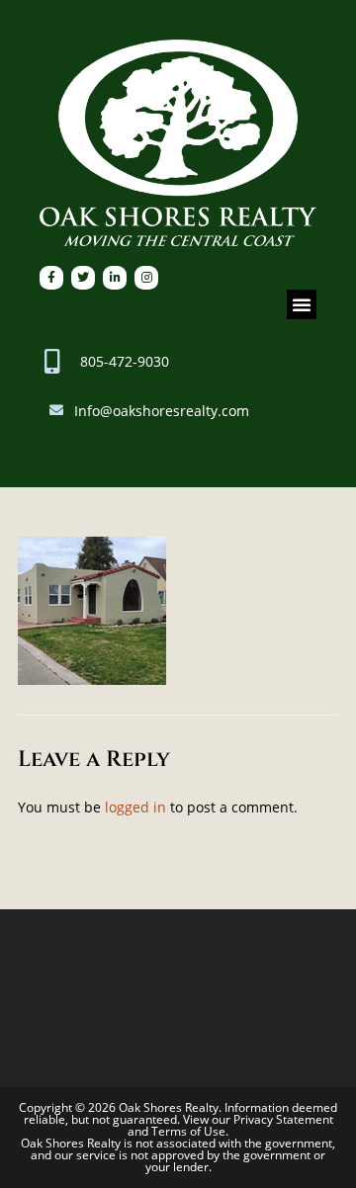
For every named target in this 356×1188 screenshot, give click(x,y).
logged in (135, 807)
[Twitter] (83, 278)
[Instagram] (146, 278)
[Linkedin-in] (115, 278)
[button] (301, 304)
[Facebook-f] (51, 278)
